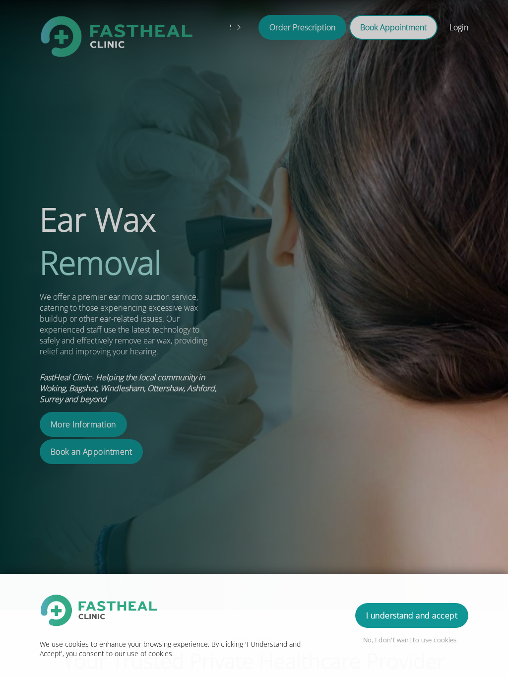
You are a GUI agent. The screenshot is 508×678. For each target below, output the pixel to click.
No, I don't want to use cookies (410, 639)
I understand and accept (411, 615)
